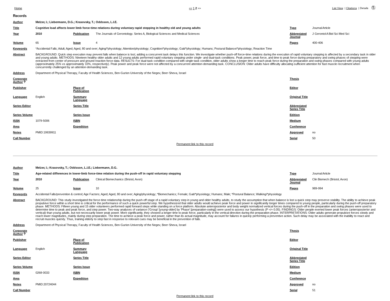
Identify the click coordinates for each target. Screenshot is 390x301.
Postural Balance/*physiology (233, 48)
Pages (294, 42)
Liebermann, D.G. (61, 22)
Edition (295, 114)
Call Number (21, 138)
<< (190, 8)
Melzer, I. (41, 22)
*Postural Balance (243, 194)
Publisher (19, 87)
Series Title (81, 105)
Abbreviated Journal (298, 35)
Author (18, 22)
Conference (298, 126)
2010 (39, 33)
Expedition (80, 126)
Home (18, 8)
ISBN (76, 120)
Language (20, 96)
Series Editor (22, 105)
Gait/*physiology (189, 48)
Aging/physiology (144, 194)
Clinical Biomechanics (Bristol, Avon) (119, 179)
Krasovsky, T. (85, 22)
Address (19, 73)
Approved (297, 132)
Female (182, 194)
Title (16, 27)
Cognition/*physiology (164, 48)
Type (293, 27)
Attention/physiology (136, 48)
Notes (17, 132)
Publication (81, 33)
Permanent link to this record (194, 144)
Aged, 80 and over (85, 48)
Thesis (294, 78)
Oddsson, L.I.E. (106, 22)
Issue (77, 42)
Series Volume (23, 114)
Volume (18, 42)
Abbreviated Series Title (298, 107)
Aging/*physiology (110, 48)
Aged (69, 48)
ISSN (16, 120)
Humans (207, 48)
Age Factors (91, 194)
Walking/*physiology (269, 194)
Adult (61, 48)
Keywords (20, 48)
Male (227, 194)
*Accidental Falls (46, 48)
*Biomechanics (166, 194)
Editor (294, 87)
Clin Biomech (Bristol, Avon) (330, 179)
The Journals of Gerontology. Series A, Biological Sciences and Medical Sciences (148, 33)
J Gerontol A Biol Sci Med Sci (330, 33)
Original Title (299, 96)
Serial (293, 138)
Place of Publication (81, 89)
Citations (351, 8)
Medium (295, 120)
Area (16, 126)
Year (16, 33)
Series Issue (81, 114)
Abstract (19, 54)
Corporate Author (20, 80)
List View (337, 8)
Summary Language (80, 98)
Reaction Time (262, 48)
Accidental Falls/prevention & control (59, 194)
